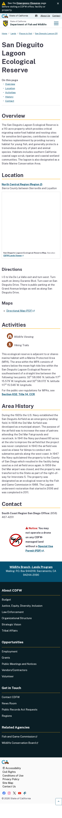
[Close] (58, 3)
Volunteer (8, 676)
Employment (9, 651)
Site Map (7, 782)
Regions (7, 715)
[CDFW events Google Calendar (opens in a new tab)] (36, 16)
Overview (10, 84)
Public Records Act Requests (19, 709)
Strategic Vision (11, 624)
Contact (56, 15)
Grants (6, 657)
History (9, 96)
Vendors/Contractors (14, 670)
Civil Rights (9, 771)
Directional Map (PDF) (20, 310)
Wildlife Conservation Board (28, 742)
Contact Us (9, 786)
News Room (9, 703)
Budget (6, 599)
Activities (10, 92)
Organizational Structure (17, 618)
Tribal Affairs (10, 630)
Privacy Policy (10, 779)
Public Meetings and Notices (19, 663)
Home (4, 33)
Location (10, 88)
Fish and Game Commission (27, 736)
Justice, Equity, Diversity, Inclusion (22, 605)
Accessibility (13, 768)
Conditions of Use (13, 775)
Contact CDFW (11, 697)
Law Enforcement (13, 612)
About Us (45, 15)
